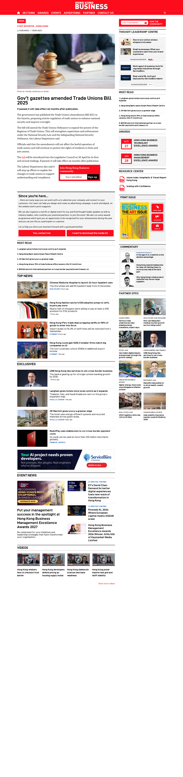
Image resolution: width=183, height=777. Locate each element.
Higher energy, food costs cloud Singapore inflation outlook (130, 387)
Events (56, 12)
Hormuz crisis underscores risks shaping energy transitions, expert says (129, 324)
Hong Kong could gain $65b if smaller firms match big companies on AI (78, 344)
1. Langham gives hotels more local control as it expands (41, 249)
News (21, 21)
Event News (27, 475)
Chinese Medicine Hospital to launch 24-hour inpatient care (81, 282)
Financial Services (57, 442)
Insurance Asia (149, 380)
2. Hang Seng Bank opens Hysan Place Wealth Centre (40, 254)
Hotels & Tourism (57, 399)
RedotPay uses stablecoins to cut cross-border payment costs (80, 432)
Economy (53, 334)
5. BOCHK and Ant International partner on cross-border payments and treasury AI (53, 269)
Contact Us (106, 12)
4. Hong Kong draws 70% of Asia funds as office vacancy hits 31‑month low (49, 264)
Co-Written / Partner (97, 482)
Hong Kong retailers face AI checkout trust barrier (28, 572)
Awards (43, 12)
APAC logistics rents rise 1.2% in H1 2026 (129, 416)
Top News (25, 276)
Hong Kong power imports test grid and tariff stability (102, 572)
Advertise (157, 220)
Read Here (157, 210)
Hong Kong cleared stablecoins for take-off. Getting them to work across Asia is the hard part (149, 268)
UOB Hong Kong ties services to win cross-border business (81, 371)
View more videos (106, 584)
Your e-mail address (130, 23)
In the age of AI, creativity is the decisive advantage (150, 256)
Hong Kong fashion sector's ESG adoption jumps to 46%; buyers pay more (79, 304)
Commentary (129, 246)
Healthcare (55, 289)
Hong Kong (42, 26)
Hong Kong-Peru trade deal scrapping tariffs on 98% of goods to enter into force (79, 324)
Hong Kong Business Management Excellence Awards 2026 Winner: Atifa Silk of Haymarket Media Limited (101, 533)
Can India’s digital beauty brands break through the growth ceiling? (130, 355)
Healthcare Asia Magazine (154, 318)
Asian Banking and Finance (154, 350)
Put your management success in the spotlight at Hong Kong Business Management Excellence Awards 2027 (38, 518)
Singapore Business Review (127, 381)
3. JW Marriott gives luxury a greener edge (35, 259)
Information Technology (144, 252)
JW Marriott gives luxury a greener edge (71, 411)
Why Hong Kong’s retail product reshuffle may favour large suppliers (150, 279)
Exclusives (26, 364)
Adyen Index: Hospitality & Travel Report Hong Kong (146, 178)
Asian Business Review (152, 412)
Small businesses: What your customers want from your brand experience (148, 51)
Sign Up (157, 229)
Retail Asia (123, 350)
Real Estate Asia (126, 412)
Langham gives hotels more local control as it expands (79, 391)
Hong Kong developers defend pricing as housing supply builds (53, 572)
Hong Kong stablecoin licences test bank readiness (78, 572)
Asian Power (124, 318)
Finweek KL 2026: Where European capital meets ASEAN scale (101, 514)
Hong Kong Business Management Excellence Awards (146, 158)
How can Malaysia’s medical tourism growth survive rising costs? (154, 323)
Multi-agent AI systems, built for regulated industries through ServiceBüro (148, 68)
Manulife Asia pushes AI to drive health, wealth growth (153, 385)
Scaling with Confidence (138, 186)
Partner (89, 12)
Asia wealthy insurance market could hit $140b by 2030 (154, 417)
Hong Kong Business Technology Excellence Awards (146, 143)
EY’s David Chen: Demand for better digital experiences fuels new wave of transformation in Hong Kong (99, 493)
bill (23, 157)
